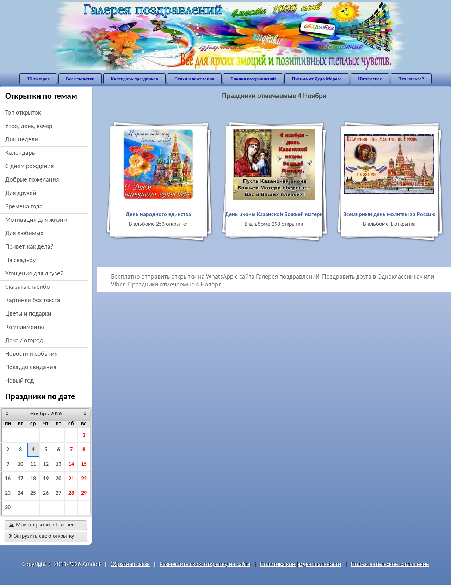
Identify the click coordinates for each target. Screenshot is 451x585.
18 (33, 479)
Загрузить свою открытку (41, 536)
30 (8, 508)
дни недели (21, 139)
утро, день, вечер (28, 126)
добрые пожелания (32, 180)
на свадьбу (20, 260)
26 (46, 493)
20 (58, 479)
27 (58, 493)
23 (8, 493)
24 (20, 493)
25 (33, 493)
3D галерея (38, 78)
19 (46, 479)
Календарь (20, 153)
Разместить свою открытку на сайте (205, 564)
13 (58, 464)
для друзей (20, 193)
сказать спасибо (27, 287)
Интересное (370, 78)
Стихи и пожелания (194, 78)
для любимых (24, 233)
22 (84, 479)
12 (46, 464)
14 (71, 464)
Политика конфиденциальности (300, 564)
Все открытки (80, 78)
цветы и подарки (28, 314)
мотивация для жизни (36, 220)
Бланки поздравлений (253, 78)
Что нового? (411, 78)
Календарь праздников (134, 78)
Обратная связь (130, 564)
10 (20, 464)
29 (84, 493)
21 (71, 479)
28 (71, 493)
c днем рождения (29, 166)
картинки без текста (32, 300)
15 (84, 464)
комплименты (24, 327)
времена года (24, 206)
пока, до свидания (30, 367)
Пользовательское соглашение (390, 564)
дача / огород (24, 340)
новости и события (31, 354)
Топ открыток (23, 113)
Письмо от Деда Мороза (317, 78)
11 (33, 464)
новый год (19, 381)
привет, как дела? (29, 247)
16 (8, 479)
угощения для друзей (34, 273)
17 (20, 479)
